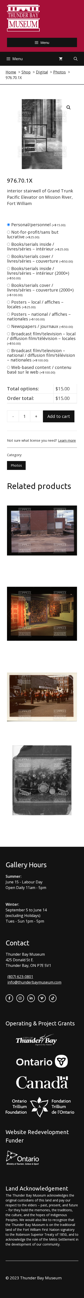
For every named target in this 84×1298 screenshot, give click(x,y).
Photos (16, 465)
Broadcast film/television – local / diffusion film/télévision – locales (41, 338)
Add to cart (58, 416)
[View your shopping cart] (60, 59)
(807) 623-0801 (20, 976)
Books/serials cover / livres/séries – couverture (40, 258)
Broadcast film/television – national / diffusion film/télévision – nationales (41, 355)
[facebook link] (9, 998)
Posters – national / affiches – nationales (39, 316)
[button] (68, 107)
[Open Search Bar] (75, 59)
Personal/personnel (38, 224)
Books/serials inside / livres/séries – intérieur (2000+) (38, 273)
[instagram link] (20, 998)
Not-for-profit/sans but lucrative (33, 234)
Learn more (67, 440)
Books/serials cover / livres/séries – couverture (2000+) (40, 289)
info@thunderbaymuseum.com (34, 982)
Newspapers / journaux (42, 326)
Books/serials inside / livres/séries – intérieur (38, 246)
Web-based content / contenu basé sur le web (39, 369)
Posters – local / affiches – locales (35, 304)
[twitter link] (42, 998)
